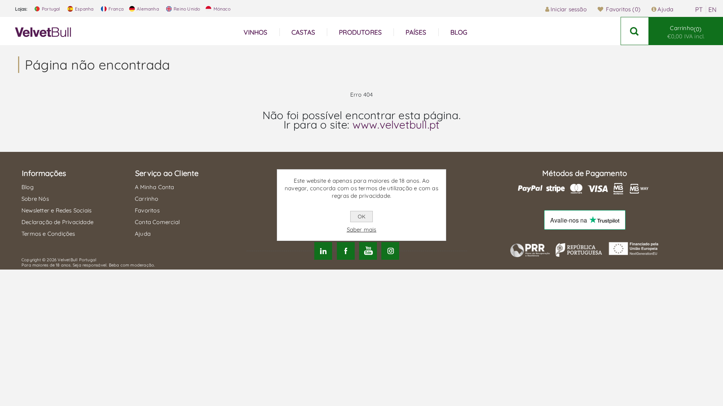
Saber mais (362, 229)
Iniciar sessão (569, 9)
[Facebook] (345, 251)
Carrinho (686, 32)
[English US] (712, 10)
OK (361, 216)
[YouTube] (368, 251)
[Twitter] (323, 251)
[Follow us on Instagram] (390, 251)
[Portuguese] (699, 10)
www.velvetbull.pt (395, 124)
